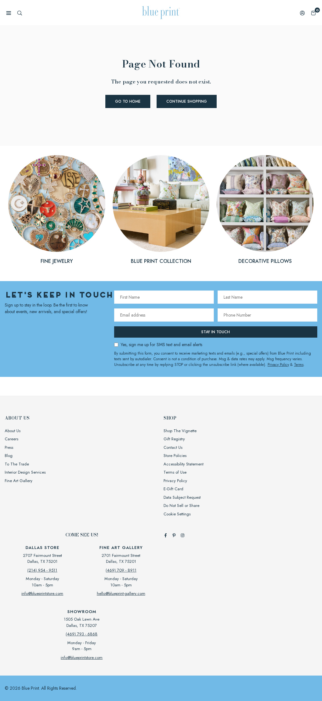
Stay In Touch (215, 332)
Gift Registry (174, 439)
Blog (9, 456)
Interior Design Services (25, 472)
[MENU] (8, 12)
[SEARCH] (19, 12)
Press (9, 447)
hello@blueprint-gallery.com (121, 593)
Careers (11, 439)
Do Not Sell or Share (181, 505)
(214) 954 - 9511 (42, 570)
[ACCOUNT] (302, 12)
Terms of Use (175, 472)
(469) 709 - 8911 (121, 570)
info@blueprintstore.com (42, 593)
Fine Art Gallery (18, 481)
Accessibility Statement (183, 464)
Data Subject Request (182, 497)
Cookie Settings (177, 514)
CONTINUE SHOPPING (186, 101)
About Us (12, 431)
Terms (298, 364)
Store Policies (175, 456)
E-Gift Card (173, 489)
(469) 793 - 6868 (81, 634)
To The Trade (17, 464)
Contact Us (173, 447)
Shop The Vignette (180, 431)
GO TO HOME (128, 101)
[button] (313, 12)
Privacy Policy (278, 364)
